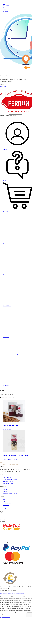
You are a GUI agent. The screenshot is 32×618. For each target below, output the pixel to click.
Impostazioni (3, 617)
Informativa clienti (19, 593)
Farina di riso (6, 7)
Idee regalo (5, 11)
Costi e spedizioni (7, 477)
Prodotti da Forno (7, 6)
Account (5, 149)
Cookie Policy (11, 593)
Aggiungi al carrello (12, 459)
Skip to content (3, 86)
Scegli (9, 429)
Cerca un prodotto (4, 115)
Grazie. (2, 84)
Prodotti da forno (7, 503)
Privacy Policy (3, 593)
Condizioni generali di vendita (10, 493)
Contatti (5, 491)
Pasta (4, 4)
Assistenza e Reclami (8, 483)
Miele (4, 9)
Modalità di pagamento (8, 481)
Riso (4, 2)
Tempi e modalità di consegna (10, 479)
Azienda (5, 489)
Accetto (8, 617)
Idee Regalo (6, 508)
